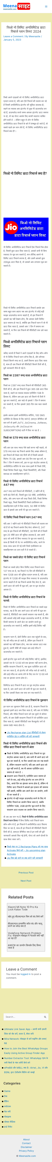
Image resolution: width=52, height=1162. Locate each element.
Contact (26, 1143)
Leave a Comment (13, 36)
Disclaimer (26, 1147)
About (26, 1139)
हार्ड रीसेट (8, 1126)
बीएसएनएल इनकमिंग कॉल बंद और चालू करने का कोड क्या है (25, 924)
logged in (26, 974)
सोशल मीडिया (9, 1121)
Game (7, 1091)
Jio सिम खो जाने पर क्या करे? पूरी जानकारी (25, 858)
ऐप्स (5, 1096)
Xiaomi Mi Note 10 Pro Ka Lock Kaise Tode (23, 908)
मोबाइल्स (7, 1116)
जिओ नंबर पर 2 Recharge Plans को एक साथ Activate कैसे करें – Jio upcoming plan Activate (27, 850)
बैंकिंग (6, 1101)
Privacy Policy (26, 1150)
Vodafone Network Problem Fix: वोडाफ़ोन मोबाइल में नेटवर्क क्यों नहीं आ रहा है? (26, 936)
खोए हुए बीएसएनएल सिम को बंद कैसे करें (25, 916)
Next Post (26, 880)
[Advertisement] (26, 70)
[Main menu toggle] (46, 6)
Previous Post (26, 872)
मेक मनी (7, 1111)
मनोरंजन (7, 1106)
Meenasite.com (27, 1156)
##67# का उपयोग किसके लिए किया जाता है (24, 946)
